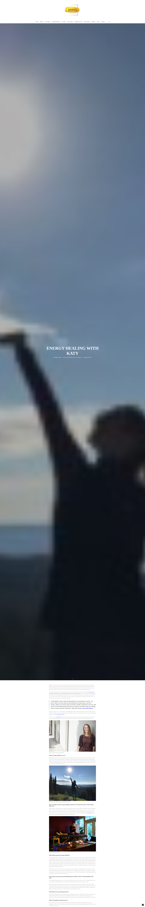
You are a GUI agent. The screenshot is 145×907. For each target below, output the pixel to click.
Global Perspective (56, 21)
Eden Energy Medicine (88, 708)
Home (37, 21)
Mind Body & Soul (78, 21)
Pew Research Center (60, 714)
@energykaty (89, 812)
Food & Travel (87, 21)
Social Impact (70, 21)
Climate (103, 21)
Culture (63, 21)
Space (98, 21)
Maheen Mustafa (88, 357)
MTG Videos (47, 21)
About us (42, 21)
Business (93, 21)
